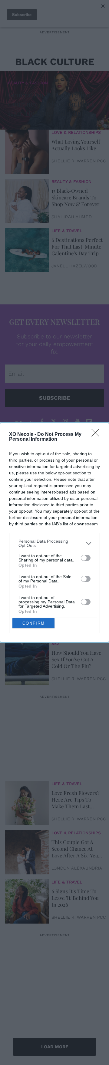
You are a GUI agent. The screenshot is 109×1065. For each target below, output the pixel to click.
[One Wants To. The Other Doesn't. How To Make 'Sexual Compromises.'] (27, 563)
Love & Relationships (76, 132)
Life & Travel (66, 230)
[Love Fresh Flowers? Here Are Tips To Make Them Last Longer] (27, 801)
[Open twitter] (54, 422)
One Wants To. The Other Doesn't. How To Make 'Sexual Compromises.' (74, 561)
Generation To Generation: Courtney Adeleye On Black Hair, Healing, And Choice (51, 103)
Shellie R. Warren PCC (78, 160)
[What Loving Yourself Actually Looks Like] (27, 150)
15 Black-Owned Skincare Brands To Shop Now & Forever (75, 197)
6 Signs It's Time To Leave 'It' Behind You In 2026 (75, 898)
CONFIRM (33, 623)
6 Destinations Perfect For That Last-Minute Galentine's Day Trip (77, 246)
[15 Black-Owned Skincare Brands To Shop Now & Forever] (27, 199)
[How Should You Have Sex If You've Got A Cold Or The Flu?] (27, 661)
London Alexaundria (77, 868)
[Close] (97, 434)
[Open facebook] (42, 422)
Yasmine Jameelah (73, 629)
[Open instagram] (65, 422)
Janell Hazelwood (74, 265)
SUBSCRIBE (54, 398)
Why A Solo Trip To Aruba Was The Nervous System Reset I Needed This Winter (74, 610)
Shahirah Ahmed (71, 216)
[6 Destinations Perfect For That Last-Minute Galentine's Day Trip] (27, 248)
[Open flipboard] (89, 422)
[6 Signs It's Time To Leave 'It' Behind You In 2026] (27, 900)
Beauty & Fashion (28, 82)
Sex (55, 643)
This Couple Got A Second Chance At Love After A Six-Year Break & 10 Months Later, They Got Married (75, 849)
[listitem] (54, 543)
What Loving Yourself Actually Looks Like (75, 144)
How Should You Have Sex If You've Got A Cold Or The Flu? (76, 659)
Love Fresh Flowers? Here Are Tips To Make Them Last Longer (75, 799)
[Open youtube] (77, 422)
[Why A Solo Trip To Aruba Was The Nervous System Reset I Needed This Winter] (27, 612)
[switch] (86, 558)
